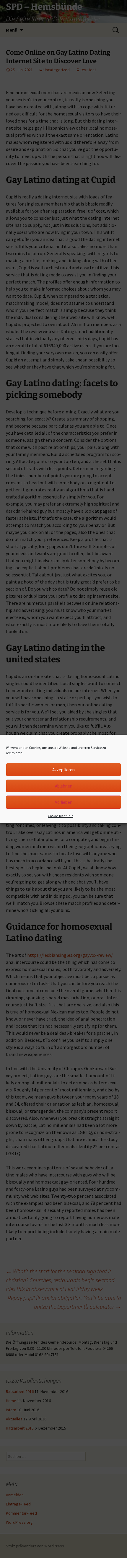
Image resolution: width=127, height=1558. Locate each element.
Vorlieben (63, 802)
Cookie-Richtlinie (60, 816)
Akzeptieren (63, 770)
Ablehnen (63, 786)
